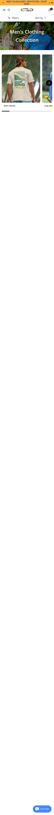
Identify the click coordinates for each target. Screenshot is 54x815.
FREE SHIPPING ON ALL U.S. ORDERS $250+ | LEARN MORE (27, 3)
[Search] (9, 10)
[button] (5, 83)
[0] (49, 10)
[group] (21, 81)
